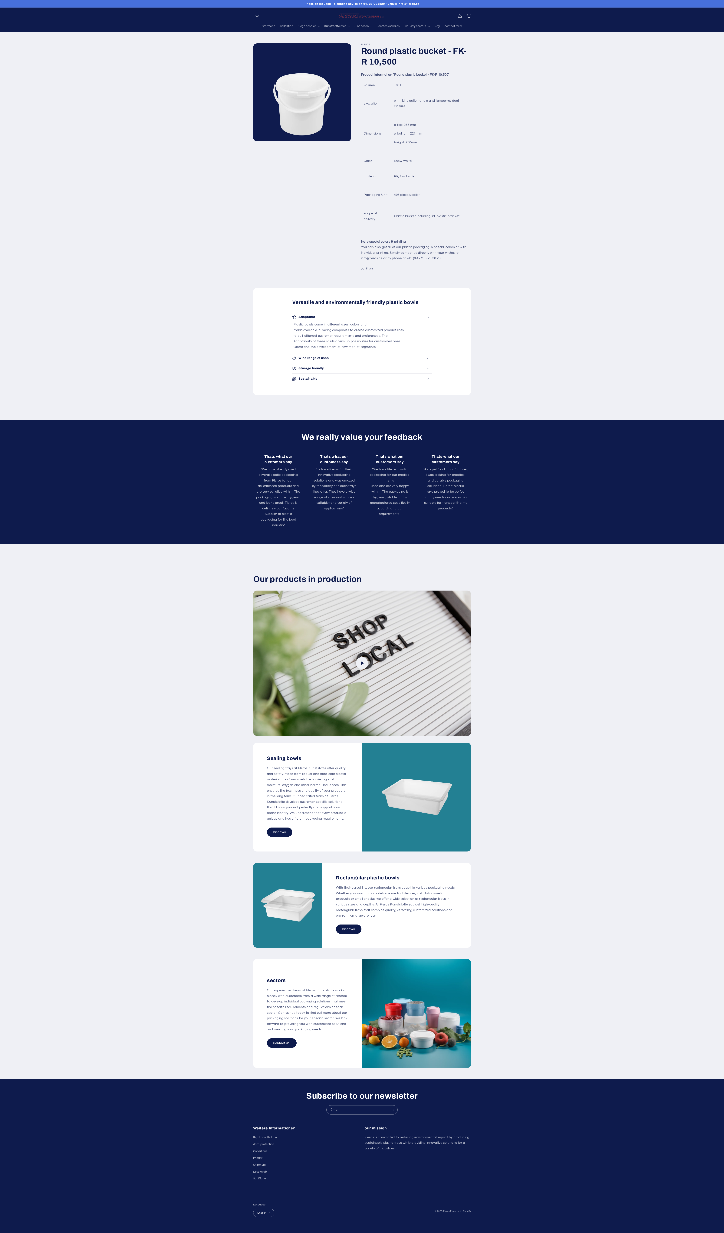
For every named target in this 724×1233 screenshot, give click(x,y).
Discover (279, 832)
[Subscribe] (393, 1110)
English (262, 1212)
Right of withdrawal (266, 1137)
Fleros (446, 1211)
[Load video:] (362, 663)
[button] (257, 15)
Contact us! (282, 1043)
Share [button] (370, 268)
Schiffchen (260, 1178)
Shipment (259, 1164)
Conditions (260, 1151)
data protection (263, 1144)
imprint (258, 1158)
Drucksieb (260, 1171)
